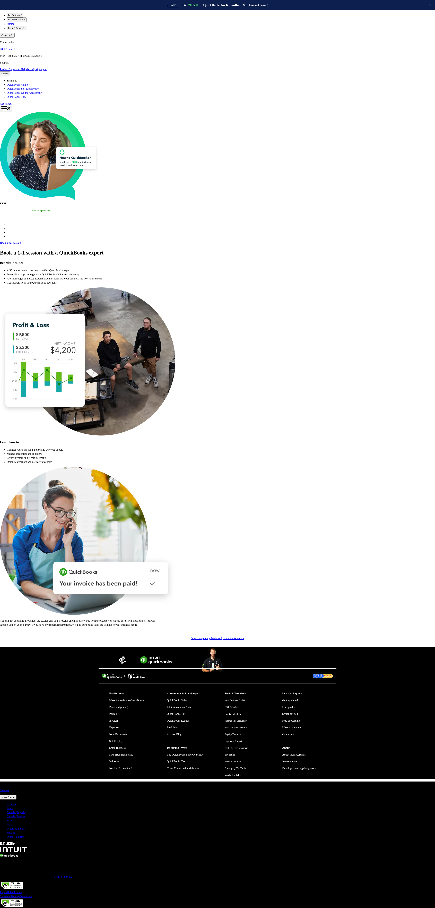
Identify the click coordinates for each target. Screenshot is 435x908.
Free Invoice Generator (236, 727)
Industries (114, 761)
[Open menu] (6, 109)
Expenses (114, 727)
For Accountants (15, 19)
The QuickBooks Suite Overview (185, 754)
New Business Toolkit (235, 700)
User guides (288, 707)
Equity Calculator (233, 714)
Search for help (290, 713)
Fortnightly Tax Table (235, 768)
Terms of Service (63, 876)
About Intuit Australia (294, 754)
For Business (14, 15)
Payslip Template (233, 734)
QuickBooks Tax (176, 713)
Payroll (113, 713)
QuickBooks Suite (177, 700)
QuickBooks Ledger (178, 720)
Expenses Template (234, 741)
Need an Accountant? (120, 768)
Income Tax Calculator (236, 721)
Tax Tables (230, 754)
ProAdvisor (173, 727)
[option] (221, 804)
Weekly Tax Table (233, 761)
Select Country (8, 797)
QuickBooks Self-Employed (22, 88)
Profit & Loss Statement (236, 748)
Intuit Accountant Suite (179, 707)
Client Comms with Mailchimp (183, 768)
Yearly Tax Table (233, 775)
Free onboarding (291, 720)
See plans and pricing (255, 5)
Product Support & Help (13, 69)
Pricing (10, 23)
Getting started (290, 700)
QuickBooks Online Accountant (24, 92)
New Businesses (118, 734)
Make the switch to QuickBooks (126, 700)
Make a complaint (291, 727)
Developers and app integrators (299, 768)
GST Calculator (232, 707)
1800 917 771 (7, 49)
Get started (6, 103)
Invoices (113, 720)
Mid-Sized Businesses (121, 754)
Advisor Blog (174, 734)
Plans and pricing (118, 707)
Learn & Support (15, 28)
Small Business (117, 747)
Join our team (289, 761)
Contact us (6, 35)
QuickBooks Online (17, 84)
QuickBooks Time (17, 96)
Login (4, 73)
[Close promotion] (430, 5)
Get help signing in (36, 69)
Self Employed (117, 741)
